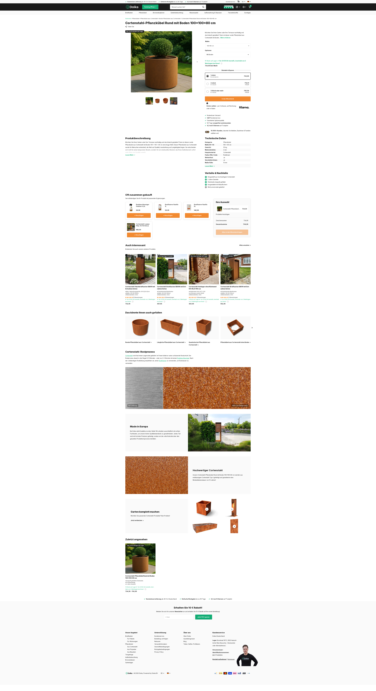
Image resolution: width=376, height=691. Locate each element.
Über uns (187, 633)
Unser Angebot (131, 633)
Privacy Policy (159, 652)
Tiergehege (129, 654)
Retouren (157, 641)
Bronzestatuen (130, 660)
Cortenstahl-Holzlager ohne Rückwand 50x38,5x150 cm (202, 288)
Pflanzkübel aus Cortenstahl (149, 18)
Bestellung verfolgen (161, 639)
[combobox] (228, 45)
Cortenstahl (129, 355)
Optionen (208, 50)
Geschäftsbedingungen (162, 647)
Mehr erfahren (225, 38)
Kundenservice (230, 1)
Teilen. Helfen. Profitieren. (191, 644)
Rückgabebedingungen (162, 649)
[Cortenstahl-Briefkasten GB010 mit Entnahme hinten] (236, 269)
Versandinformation (160, 644)
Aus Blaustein (131, 652)
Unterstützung (160, 633)
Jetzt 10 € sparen (203, 617)
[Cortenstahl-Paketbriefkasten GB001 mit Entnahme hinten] (140, 269)
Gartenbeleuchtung (177, 13)
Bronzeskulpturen (158, 13)
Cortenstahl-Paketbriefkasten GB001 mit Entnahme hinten (140, 288)
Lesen (129, 155)
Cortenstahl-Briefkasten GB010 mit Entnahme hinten (235, 288)
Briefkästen (129, 13)
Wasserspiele (193, 13)
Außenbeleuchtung (131, 657)
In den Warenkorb (228, 99)
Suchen (203, 7)
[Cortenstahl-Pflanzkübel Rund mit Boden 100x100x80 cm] (140, 558)
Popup (221, 63)
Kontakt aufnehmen (219, 659)
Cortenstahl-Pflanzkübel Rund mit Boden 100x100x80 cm (140, 577)
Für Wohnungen (132, 641)
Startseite (128, 18)
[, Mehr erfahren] (238, 7)
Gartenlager (129, 662)
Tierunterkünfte (233, 13)
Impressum (231, 659)
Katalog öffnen (149, 7)
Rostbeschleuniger (183, 358)
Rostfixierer (162, 361)
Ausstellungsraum (189, 639)
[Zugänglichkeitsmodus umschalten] (238, 1)
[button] (197, 61)
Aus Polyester (131, 649)
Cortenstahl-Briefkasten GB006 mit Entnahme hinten (171, 288)
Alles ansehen (244, 245)
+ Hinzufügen (139, 215)
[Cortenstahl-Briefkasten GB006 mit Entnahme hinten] (172, 269)
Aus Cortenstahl (132, 647)
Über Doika (187, 636)
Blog (184, 641)
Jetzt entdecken (137, 520)
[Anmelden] (244, 7)
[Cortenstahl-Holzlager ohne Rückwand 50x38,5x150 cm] (204, 269)
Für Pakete (130, 639)
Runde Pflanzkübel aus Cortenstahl (169, 18)
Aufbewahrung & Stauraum (213, 13)
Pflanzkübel (143, 13)
